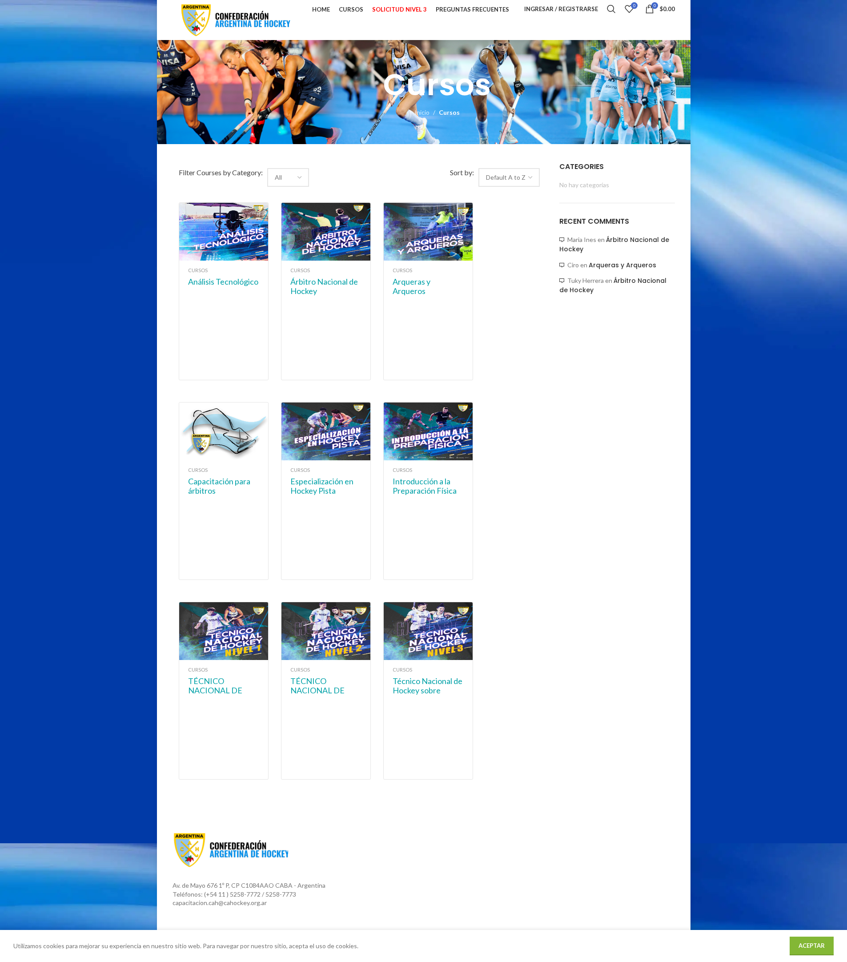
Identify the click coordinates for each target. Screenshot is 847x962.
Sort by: (462, 172)
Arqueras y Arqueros (622, 265)
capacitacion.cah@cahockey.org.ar (220, 902)
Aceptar (812, 945)
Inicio (422, 112)
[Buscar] (611, 9)
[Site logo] (235, 19)
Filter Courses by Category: (221, 172)
